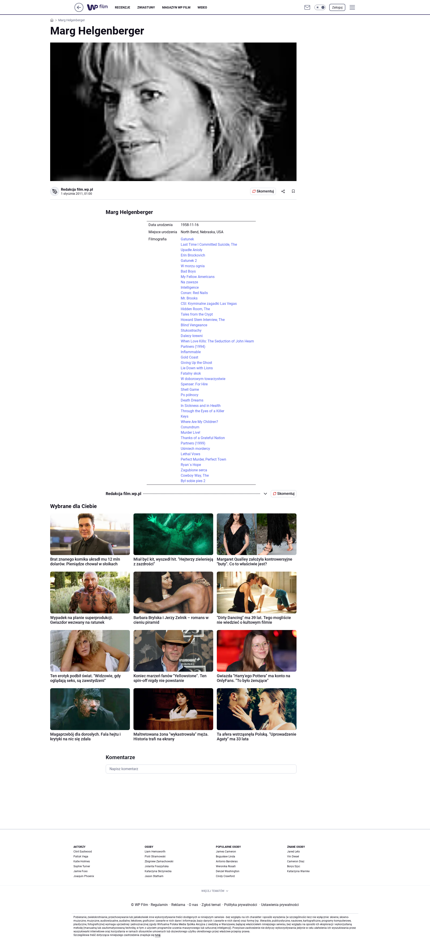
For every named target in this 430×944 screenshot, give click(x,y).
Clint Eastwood (82, 851)
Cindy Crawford (225, 876)
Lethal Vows (190, 454)
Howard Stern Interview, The (203, 320)
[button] (320, 7)
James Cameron (226, 851)
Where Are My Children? (199, 422)
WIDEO (202, 7)
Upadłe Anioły (191, 250)
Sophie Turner (81, 866)
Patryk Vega (80, 856)
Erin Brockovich (193, 255)
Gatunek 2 (189, 260)
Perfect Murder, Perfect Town (203, 459)
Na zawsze (189, 282)
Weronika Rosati (226, 866)
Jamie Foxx (80, 871)
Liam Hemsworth (155, 851)
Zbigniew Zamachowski (159, 861)
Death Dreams (192, 400)
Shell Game (190, 389)
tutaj (157, 935)
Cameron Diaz (295, 861)
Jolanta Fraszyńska (157, 866)
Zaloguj (337, 7)
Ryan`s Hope (191, 465)
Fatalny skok (191, 373)
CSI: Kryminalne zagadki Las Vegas (209, 303)
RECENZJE (122, 7)
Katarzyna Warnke (298, 871)
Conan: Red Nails (194, 293)
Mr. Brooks (189, 298)
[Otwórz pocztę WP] (307, 7)
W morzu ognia (193, 266)
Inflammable (191, 352)
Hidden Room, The (195, 309)
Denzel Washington (227, 871)
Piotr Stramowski (155, 856)
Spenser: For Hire (194, 384)
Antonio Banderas (227, 861)
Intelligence (190, 287)
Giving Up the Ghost (196, 363)
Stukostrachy (191, 330)
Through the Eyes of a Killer (202, 411)
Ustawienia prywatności (279, 905)
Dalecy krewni (192, 336)
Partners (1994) (193, 346)
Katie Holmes (81, 861)
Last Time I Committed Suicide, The (209, 244)
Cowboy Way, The (195, 475)
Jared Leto (293, 851)
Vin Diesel (293, 856)
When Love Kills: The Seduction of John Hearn (217, 341)
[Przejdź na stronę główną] (79, 11)
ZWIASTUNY (146, 7)
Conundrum (190, 427)
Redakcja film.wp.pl (77, 189)
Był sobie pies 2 (193, 481)
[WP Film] (101, 7)
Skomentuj (265, 191)
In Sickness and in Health (201, 406)
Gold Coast (189, 357)
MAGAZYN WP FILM (176, 7)
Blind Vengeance (194, 325)
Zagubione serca (194, 470)
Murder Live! (190, 432)
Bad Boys (188, 271)
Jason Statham (154, 876)
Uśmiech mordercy (195, 448)
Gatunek (187, 239)
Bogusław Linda (225, 856)
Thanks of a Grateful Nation (203, 438)
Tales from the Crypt (197, 314)
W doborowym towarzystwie (203, 379)
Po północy (189, 395)
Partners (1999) (193, 443)
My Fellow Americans (198, 277)
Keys (184, 416)
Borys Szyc (293, 866)
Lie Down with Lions (197, 368)
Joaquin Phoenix (83, 876)
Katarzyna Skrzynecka (158, 871)
